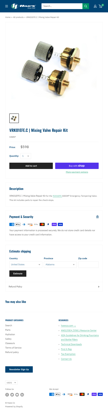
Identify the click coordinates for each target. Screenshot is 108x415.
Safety (8, 338)
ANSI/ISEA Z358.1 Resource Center (79, 330)
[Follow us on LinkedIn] (22, 395)
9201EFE (57, 196)
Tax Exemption (68, 354)
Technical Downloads (71, 344)
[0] (100, 6)
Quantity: (14, 155)
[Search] (85, 6)
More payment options (77, 172)
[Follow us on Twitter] (12, 395)
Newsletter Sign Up (19, 369)
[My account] (95, 6)
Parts (7, 329)
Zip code (82, 258)
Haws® (12, 137)
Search (8, 325)
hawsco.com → (68, 325)
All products (18, 17)
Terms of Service (13, 347)
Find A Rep (66, 349)
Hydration (10, 334)
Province (48, 258)
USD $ (9, 382)
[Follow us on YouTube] (17, 395)
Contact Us (66, 358)
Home (8, 17)
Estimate (17, 273)
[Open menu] (6, 6)
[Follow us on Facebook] (7, 395)
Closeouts (10, 343)
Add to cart (31, 165)
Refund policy (12, 352)
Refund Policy (15, 286)
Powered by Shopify (14, 406)
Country (13, 258)
